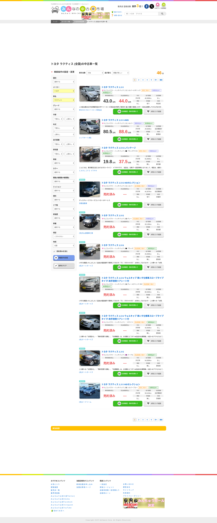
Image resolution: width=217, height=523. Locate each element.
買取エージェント (107, 487)
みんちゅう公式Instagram (62, 505)
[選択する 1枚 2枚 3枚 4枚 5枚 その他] (64, 209)
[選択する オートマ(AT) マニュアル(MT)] (64, 191)
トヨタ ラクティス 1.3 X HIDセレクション (120, 384)
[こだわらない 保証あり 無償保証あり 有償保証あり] (64, 236)
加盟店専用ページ (84, 487)
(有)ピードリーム (85, 402)
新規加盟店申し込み (85, 484)
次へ (156, 80)
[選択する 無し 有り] (64, 218)
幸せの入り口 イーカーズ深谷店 (90, 110)
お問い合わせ (128, 484)
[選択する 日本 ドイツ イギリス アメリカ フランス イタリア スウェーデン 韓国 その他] (64, 82)
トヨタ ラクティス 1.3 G (112, 352)
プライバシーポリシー (132, 496)
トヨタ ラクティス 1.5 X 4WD (115, 120)
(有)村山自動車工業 (86, 233)
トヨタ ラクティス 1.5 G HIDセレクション (120, 183)
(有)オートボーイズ (86, 266)
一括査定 (103, 484)
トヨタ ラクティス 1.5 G (112, 215)
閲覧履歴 (54, 487)
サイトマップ (128, 490)
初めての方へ (59, 511)
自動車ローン (105, 493)
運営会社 (126, 487)
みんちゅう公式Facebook (62, 502)
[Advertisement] (108, 40)
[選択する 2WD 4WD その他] (64, 181)
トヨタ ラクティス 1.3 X (112, 87)
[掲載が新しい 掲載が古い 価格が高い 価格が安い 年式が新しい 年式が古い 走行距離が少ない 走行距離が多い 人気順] (120, 73)
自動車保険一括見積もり (110, 490)
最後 (161, 80)
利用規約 (126, 493)
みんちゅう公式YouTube (61, 508)
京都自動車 (83, 203)
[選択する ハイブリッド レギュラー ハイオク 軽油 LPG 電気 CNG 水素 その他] (64, 200)
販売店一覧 (55, 490)
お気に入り (55, 484)
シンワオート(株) (85, 138)
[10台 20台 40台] (95, 73)
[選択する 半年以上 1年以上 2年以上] (64, 163)
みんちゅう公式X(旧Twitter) (63, 496)
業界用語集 (55, 493)
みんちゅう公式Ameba (60, 499)
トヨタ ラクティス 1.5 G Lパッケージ (118, 148)
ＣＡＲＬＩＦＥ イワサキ (88, 171)
